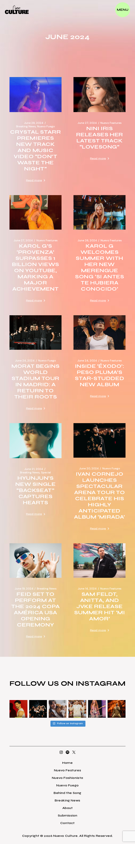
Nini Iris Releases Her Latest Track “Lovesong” (99, 137)
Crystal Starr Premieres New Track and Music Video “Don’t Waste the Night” (35, 150)
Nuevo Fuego (46, 126)
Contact (67, 823)
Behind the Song (67, 793)
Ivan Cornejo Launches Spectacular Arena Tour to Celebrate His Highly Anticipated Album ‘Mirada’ (99, 495)
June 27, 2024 (87, 123)
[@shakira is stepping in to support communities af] (97, 709)
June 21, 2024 (33, 469)
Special (46, 472)
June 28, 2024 (33, 123)
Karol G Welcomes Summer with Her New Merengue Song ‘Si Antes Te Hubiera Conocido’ (99, 267)
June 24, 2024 (25, 360)
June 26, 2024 (87, 240)
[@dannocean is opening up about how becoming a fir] (58, 709)
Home (67, 763)
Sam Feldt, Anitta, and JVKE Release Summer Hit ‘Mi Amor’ (99, 606)
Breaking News (26, 126)
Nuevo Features (110, 123)
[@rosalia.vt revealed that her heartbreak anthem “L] (38, 709)
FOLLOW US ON (42, 683)
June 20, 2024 (89, 468)
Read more (34, 180)
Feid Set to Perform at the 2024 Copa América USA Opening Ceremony (35, 609)
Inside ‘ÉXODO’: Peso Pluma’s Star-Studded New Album (99, 375)
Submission (67, 815)
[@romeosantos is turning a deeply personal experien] (117, 709)
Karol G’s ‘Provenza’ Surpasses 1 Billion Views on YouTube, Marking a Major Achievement (35, 267)
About (67, 808)
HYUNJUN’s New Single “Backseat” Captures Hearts (35, 490)
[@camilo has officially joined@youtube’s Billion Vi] (18, 709)
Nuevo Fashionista (67, 778)
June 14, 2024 (87, 588)
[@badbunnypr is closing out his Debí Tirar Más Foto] (77, 709)
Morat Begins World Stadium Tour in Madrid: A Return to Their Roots (35, 381)
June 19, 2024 (24, 588)
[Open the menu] (122, 9)
